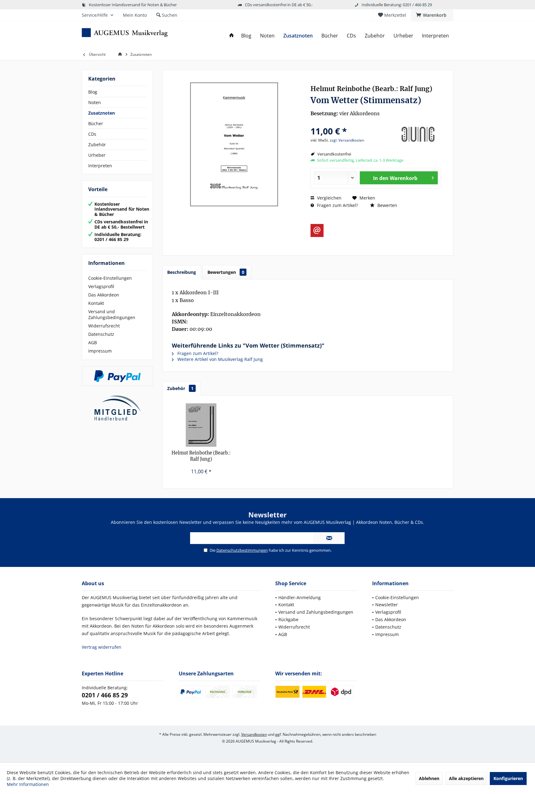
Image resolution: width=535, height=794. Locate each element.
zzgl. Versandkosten (347, 140)
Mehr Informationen (28, 784)
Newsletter (386, 605)
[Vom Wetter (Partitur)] (201, 425)
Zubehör (97, 144)
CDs (92, 134)
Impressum (100, 351)
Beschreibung (181, 272)
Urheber (97, 155)
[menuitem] (432, 15)
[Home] (231, 35)
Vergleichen (328, 198)
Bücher (95, 123)
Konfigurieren (508, 778)
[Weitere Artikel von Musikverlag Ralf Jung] (418, 134)
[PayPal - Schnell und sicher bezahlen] (117, 376)
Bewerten (386, 205)
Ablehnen (429, 778)
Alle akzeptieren (466, 778)
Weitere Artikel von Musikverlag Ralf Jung (219, 359)
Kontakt (96, 303)
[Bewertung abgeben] (352, 123)
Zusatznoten (101, 113)
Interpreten (100, 166)
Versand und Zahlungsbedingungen (111, 314)
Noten (94, 102)
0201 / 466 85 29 (105, 695)
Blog (92, 92)
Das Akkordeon (103, 295)
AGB (92, 342)
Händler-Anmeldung (299, 597)
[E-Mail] (317, 230)
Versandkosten (254, 734)
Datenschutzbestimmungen (242, 550)
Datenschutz (101, 334)
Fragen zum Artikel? (337, 205)
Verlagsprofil (101, 286)
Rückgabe (288, 619)
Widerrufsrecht (104, 326)
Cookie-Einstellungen (110, 278)
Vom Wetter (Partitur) (201, 456)
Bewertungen (225, 272)
